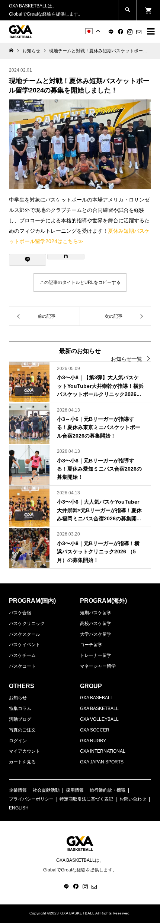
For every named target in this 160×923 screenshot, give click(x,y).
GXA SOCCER (94, 730)
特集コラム (20, 708)
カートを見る (22, 762)
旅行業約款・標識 (107, 790)
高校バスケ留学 (95, 623)
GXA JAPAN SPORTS (102, 762)
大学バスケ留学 (95, 634)
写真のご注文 (22, 730)
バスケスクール (24, 634)
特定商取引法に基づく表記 (86, 799)
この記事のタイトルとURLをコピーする (80, 282)
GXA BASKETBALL (99, 708)
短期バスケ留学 (95, 612)
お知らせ (18, 697)
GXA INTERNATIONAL (102, 751)
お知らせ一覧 (126, 359)
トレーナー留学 (95, 655)
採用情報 (75, 790)
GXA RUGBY (93, 740)
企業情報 (18, 790)
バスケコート (22, 666)
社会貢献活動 (46, 790)
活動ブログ (20, 719)
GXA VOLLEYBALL (99, 719)
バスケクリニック (27, 623)
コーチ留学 (91, 644)
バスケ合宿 (20, 612)
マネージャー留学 (98, 666)
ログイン (18, 740)
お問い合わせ (132, 799)
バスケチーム (22, 655)
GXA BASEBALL (96, 697)
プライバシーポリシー (31, 799)
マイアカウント (24, 751)
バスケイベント (24, 644)
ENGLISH (19, 808)
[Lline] (27, 260)
